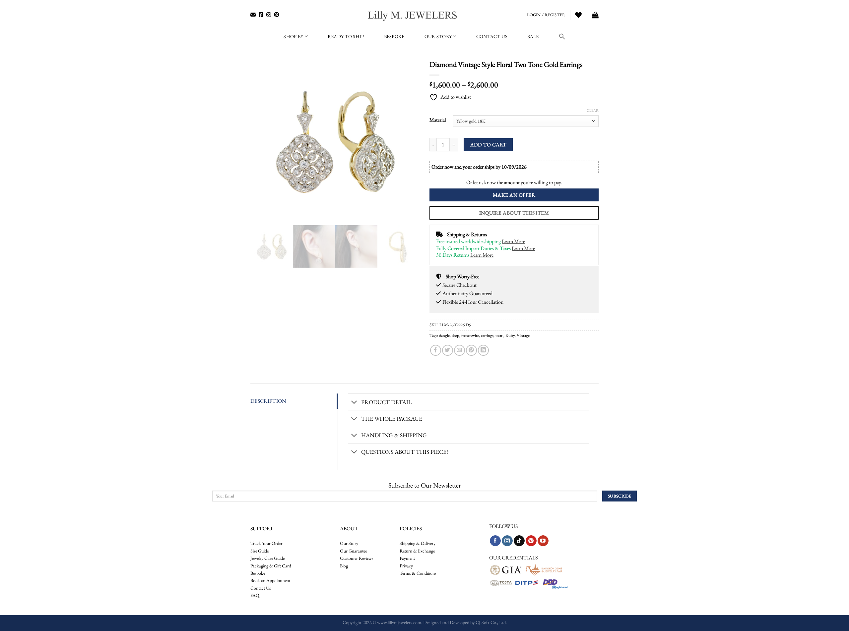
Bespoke (257, 573)
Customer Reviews (356, 558)
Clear (593, 110)
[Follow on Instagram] (507, 541)
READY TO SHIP (346, 36)
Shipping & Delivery (417, 543)
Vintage (523, 335)
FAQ (254, 595)
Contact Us (260, 588)
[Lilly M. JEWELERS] (413, 15)
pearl (499, 335)
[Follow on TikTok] (519, 541)
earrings (487, 335)
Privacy (406, 566)
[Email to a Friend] (459, 350)
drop (455, 335)
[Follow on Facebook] (495, 541)
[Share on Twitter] (447, 350)
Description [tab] (268, 400)
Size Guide (259, 551)
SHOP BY (293, 36)
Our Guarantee (353, 551)
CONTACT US (492, 36)
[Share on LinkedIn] (483, 350)
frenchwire (470, 335)
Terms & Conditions (418, 573)
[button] (562, 36)
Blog (344, 566)
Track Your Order (266, 543)
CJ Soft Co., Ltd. (491, 622)
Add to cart (488, 144)
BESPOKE (394, 36)
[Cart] (595, 15)
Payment (407, 558)
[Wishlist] (578, 15)
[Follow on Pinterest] (531, 541)
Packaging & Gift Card (270, 566)
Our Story (438, 36)
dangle (444, 335)
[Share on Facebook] (435, 350)
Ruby (510, 335)
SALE (533, 36)
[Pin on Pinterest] (471, 350)
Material (437, 120)
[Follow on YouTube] (543, 541)
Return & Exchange (417, 551)
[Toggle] (354, 402)
